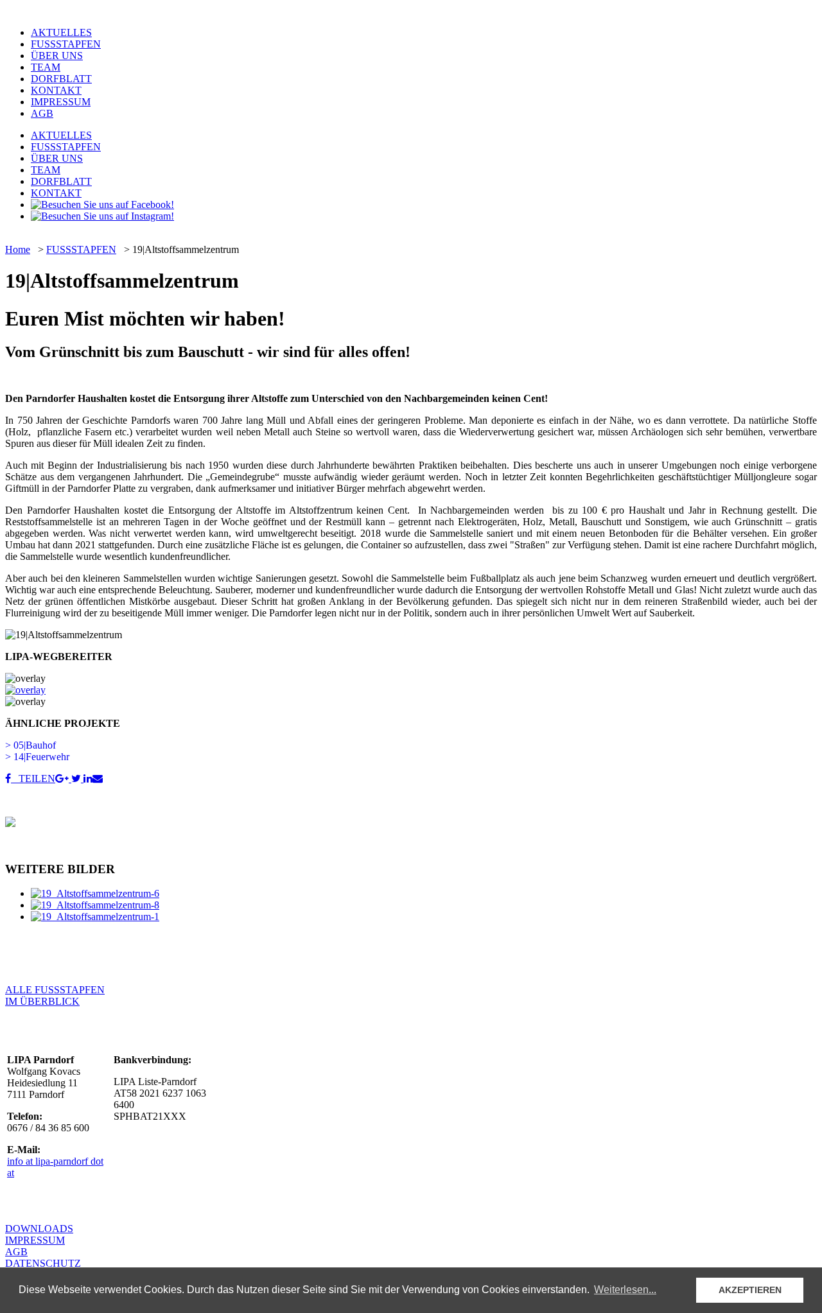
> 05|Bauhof (30, 745)
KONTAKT (56, 90)
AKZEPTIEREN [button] (750, 1290)
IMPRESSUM (61, 101)
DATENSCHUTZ (43, 1263)
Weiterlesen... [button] (625, 1289)
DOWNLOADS (39, 1228)
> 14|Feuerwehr (37, 756)
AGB (42, 113)
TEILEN (33, 778)
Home (17, 249)
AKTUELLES (61, 32)
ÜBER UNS (57, 55)
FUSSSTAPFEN (66, 44)
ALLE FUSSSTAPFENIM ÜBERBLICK (55, 995)
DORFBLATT (61, 78)
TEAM (45, 67)
